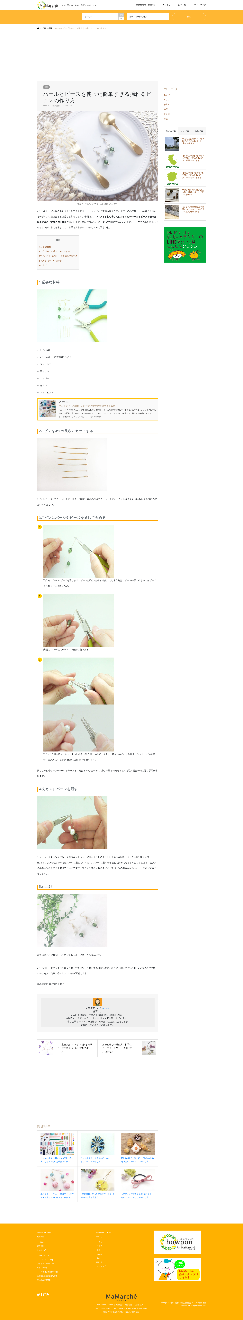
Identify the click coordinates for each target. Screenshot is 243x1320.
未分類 (167, 114)
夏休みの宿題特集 (44, 1280)
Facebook (41, 1294)
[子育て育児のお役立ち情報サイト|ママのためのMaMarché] (121, 1297)
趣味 (46, 87)
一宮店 (41, 1242)
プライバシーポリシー (45, 1263)
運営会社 (40, 1246)
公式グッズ (41, 1250)
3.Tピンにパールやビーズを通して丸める (58, 256)
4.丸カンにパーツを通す (50, 260)
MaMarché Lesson (145, 4)
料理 (166, 109)
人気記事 (185, 131)
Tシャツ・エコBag (46, 1259)
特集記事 (199, 131)
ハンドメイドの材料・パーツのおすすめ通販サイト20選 (87, 405)
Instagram (44, 1294)
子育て (167, 104)
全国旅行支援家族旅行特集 (47, 1276)
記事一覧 (182, 4)
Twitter (38, 1294)
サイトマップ (200, 4)
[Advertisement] (121, 54)
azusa (106, 1008)
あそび (167, 95)
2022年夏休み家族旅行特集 (47, 1272)
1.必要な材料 (45, 246)
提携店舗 (40, 1236)
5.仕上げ (43, 265)
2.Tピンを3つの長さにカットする (54, 251)
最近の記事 (171, 131)
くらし (167, 99)
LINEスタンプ (44, 1255)
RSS (47, 1294)
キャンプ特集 (42, 1267)
